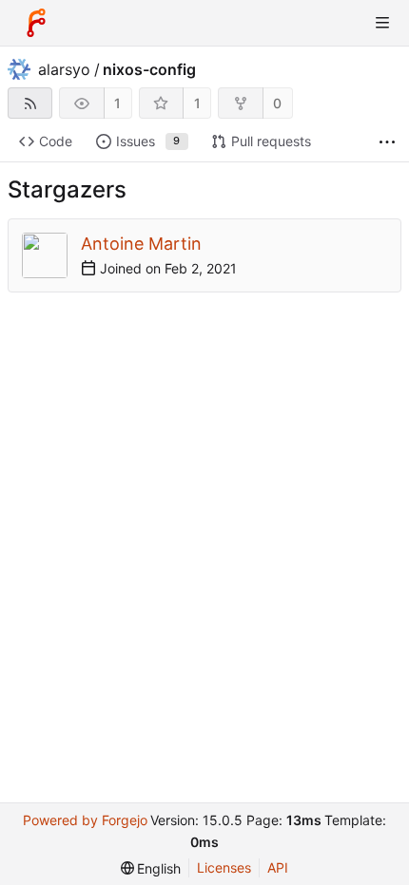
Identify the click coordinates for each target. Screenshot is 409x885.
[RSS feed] (30, 103)
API (277, 867)
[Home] (36, 23)
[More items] (387, 141)
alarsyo (64, 69)
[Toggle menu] (382, 23)
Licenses (224, 867)
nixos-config (149, 69)
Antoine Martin (141, 244)
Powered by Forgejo (85, 820)
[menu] (151, 868)
